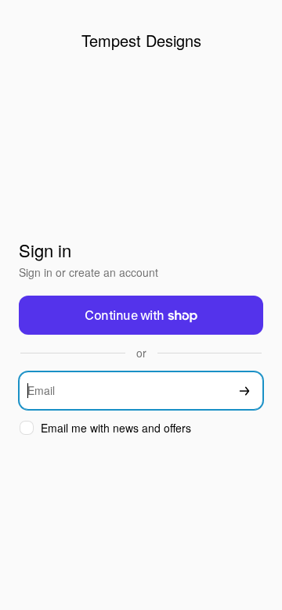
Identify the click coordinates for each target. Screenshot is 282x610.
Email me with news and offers (116, 428)
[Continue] (244, 390)
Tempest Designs (141, 40)
